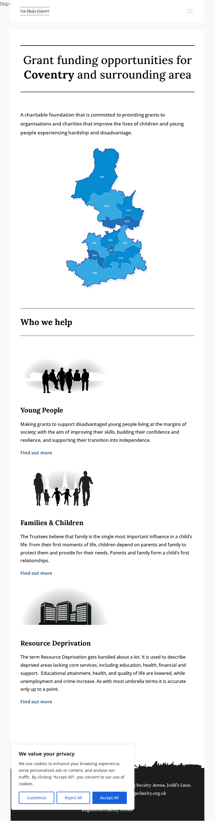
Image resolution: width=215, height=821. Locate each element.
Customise (36, 797)
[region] (72, 777)
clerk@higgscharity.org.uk (139, 793)
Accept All (109, 797)
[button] (190, 14)
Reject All (73, 797)
